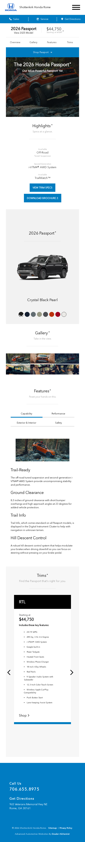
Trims (70, 42)
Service (44, 19)
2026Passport (23, 29)
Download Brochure (42, 198)
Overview (15, 42)
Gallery (33, 42)
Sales (16, 19)
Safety (58, 422)
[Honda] (11, 7)
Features (51, 42)
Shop (23, 715)
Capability (26, 413)
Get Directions (72, 19)
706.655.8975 (24, 789)
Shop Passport (41, 52)
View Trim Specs (42, 187)
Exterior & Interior (26, 422)
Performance (58, 413)
